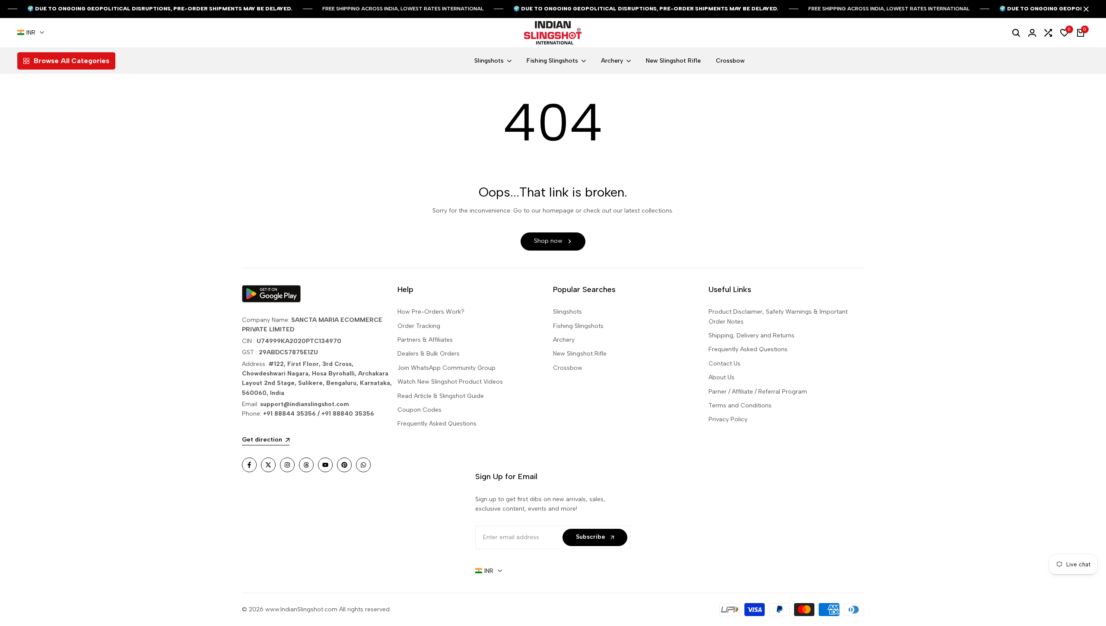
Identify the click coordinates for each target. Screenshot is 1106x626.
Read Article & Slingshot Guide (440, 396)
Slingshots (567, 311)
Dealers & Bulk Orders (428, 353)
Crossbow (567, 368)
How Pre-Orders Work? (430, 311)
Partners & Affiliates (425, 339)
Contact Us (725, 363)
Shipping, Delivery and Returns (752, 335)
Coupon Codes (419, 409)
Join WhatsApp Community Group (446, 368)
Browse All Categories (71, 61)
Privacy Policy (728, 419)
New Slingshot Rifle (580, 353)
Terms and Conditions (740, 405)
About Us (721, 377)
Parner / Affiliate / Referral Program (758, 391)
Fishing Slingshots (578, 326)
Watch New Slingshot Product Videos (450, 381)
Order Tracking (418, 326)
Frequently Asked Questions (437, 423)
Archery (564, 339)
